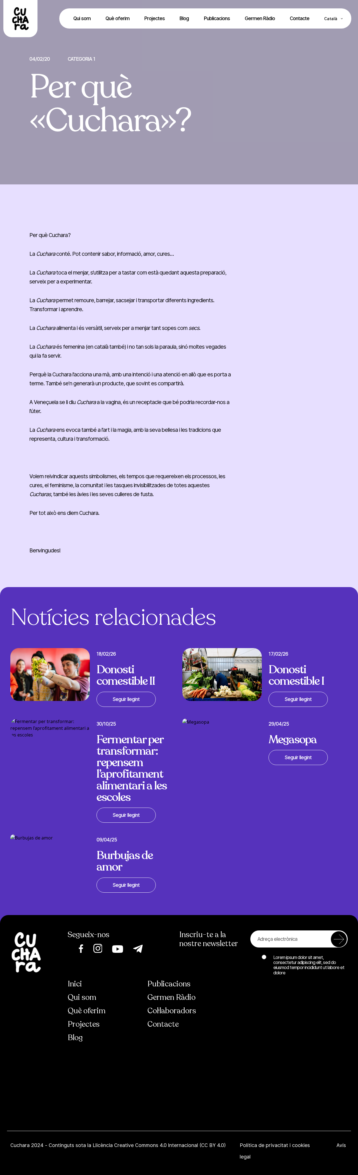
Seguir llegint (126, 699)
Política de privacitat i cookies (275, 1145)
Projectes (154, 18)
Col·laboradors (171, 1011)
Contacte (299, 18)
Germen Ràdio (260, 18)
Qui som (82, 18)
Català (330, 18)
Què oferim (117, 18)
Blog (184, 18)
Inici (75, 984)
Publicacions (217, 18)
